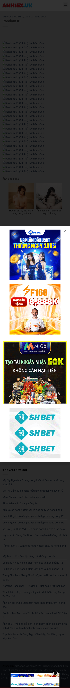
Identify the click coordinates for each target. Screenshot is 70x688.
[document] (35, 344)
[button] (65, 231)
